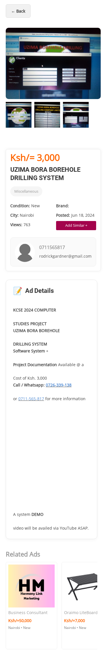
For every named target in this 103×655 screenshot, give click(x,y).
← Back (18, 11)
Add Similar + (76, 225)
